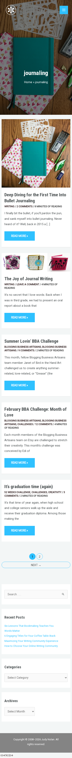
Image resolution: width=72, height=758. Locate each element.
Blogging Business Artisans (22, 346)
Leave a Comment (28, 284)
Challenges (25, 424)
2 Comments (24, 206)
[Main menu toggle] (64, 10)
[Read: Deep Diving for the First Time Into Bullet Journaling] (36, 153)
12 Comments (43, 424)
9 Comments (26, 350)
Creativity (54, 492)
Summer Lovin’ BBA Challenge (31, 341)
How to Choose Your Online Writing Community (31, 645)
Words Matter (12, 630)
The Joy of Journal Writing (28, 278)
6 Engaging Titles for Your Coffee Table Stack (29, 635)
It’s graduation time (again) (28, 486)
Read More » (19, 234)
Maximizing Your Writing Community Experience (31, 640)
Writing (9, 206)
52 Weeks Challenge (17, 492)
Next (36, 565)
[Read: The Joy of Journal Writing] (36, 262)
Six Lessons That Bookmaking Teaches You (29, 625)
